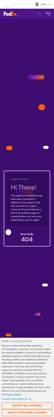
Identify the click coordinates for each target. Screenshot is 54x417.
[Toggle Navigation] (48, 13)
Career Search (38, 14)
